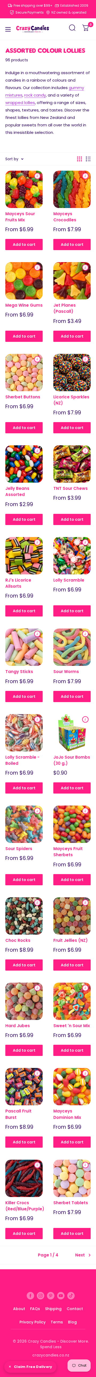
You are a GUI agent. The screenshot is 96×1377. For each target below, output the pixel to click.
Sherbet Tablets (70, 1203)
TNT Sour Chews (70, 488)
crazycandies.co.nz (50, 1355)
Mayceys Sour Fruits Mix (20, 217)
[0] (86, 29)
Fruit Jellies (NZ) (70, 940)
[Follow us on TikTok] (71, 1295)
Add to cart (24, 244)
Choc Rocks (17, 940)
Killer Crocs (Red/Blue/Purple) (24, 1206)
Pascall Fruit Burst (18, 1114)
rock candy (35, 95)
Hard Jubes (17, 1025)
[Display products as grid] (79, 159)
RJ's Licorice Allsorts (18, 583)
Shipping (53, 1308)
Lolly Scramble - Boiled (22, 760)
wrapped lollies (20, 102)
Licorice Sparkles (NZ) (71, 400)
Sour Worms (66, 671)
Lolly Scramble (68, 580)
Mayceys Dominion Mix (67, 1114)
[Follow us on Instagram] (40, 1295)
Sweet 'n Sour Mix (71, 1025)
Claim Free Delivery (33, 1366)
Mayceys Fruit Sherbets (68, 852)
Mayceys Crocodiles (64, 217)
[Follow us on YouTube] (61, 1295)
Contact (75, 1308)
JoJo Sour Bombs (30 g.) (71, 760)
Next (80, 1255)
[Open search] (72, 29)
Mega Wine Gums (24, 305)
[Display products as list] (88, 159)
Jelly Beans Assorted (17, 491)
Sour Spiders (18, 848)
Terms (57, 1322)
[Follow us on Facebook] (30, 1295)
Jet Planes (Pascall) (64, 308)
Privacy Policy (32, 1322)
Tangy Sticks (19, 671)
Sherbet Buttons (22, 397)
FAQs (35, 1308)
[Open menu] (8, 29)
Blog (72, 1322)
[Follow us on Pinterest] (50, 1295)
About (19, 1308)
